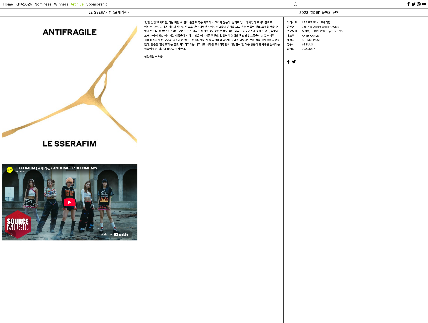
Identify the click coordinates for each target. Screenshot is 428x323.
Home (8, 4)
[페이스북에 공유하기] (288, 61)
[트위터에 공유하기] (294, 61)
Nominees (43, 4)
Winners (61, 4)
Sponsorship (97, 4)
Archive (77, 4)
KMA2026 (24, 4)
